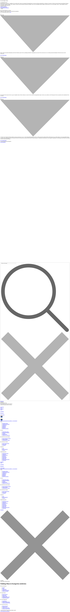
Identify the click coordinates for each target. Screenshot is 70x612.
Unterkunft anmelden (5, 597)
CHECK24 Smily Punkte (6, 608)
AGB (1, 611)
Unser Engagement (4, 599)
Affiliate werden (4, 596)
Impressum (7, 7)
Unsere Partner (3, 592)
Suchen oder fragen (4, 263)
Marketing (1, 99)
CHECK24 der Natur (6, 602)
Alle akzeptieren (8, 141)
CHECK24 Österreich (5, 590)
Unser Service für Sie (4, 604)
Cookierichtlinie (2, 7)
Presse (3, 588)
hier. (10, 12)
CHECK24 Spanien (5, 591)
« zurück (1, 8)
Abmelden (2, 509)
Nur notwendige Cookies (4, 0)
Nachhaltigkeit (4, 601)
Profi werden (4, 595)
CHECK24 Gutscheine (5, 607)
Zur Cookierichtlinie (3, 55)
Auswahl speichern (3, 141)
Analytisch (2, 57)
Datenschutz (4, 611)
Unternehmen (4, 589)
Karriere (3, 587)
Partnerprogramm (5, 594)
